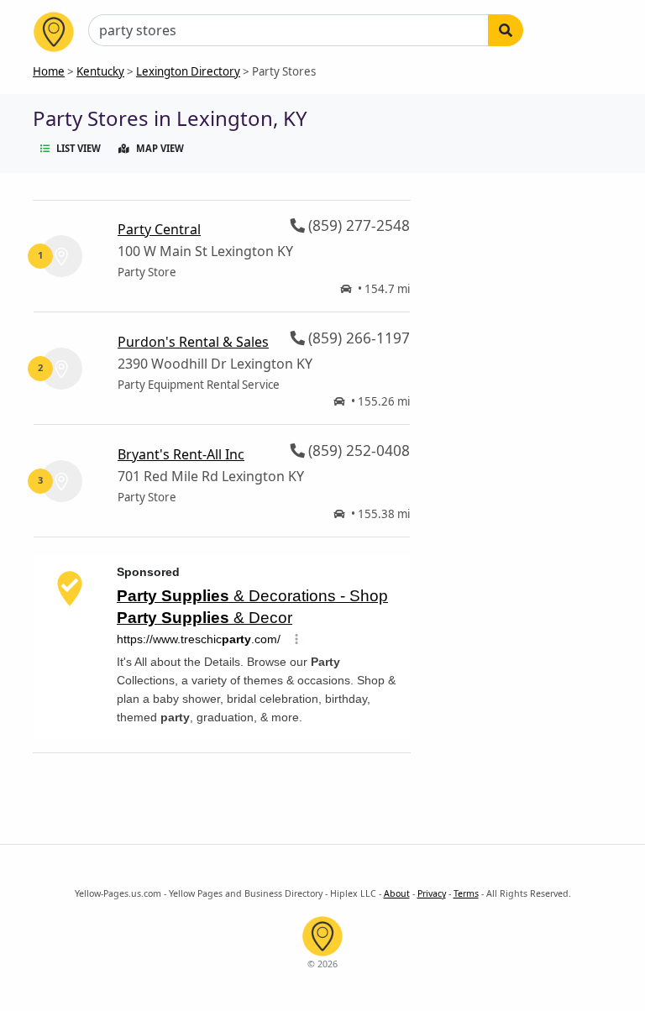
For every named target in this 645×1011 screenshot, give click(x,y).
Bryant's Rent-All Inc (181, 454)
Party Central (159, 229)
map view (160, 148)
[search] (505, 30)
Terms (466, 893)
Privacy (431, 893)
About (397, 893)
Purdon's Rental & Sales (193, 342)
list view (78, 148)
